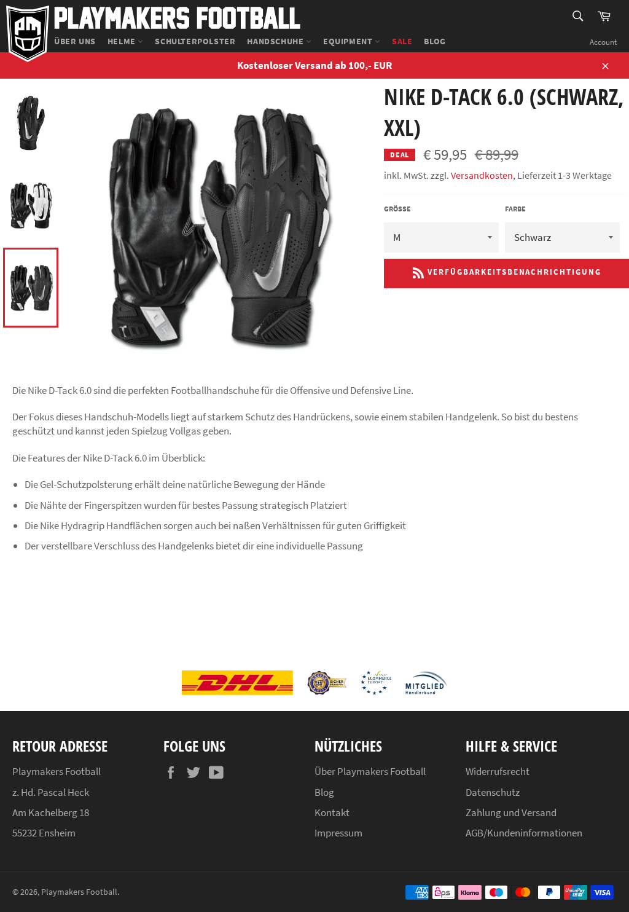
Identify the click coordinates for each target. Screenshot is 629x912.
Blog (434, 41)
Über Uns (75, 41)
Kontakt (332, 812)
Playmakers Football (177, 17)
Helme (122, 41)
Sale (402, 41)
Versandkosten (482, 175)
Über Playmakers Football (370, 771)
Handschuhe (276, 41)
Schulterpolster (195, 41)
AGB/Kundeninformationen (524, 832)
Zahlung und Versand (511, 812)
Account (603, 42)
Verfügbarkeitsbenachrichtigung (512, 272)
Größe (397, 208)
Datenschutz (493, 792)
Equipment (349, 41)
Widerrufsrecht (497, 771)
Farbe (515, 208)
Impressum (338, 832)
